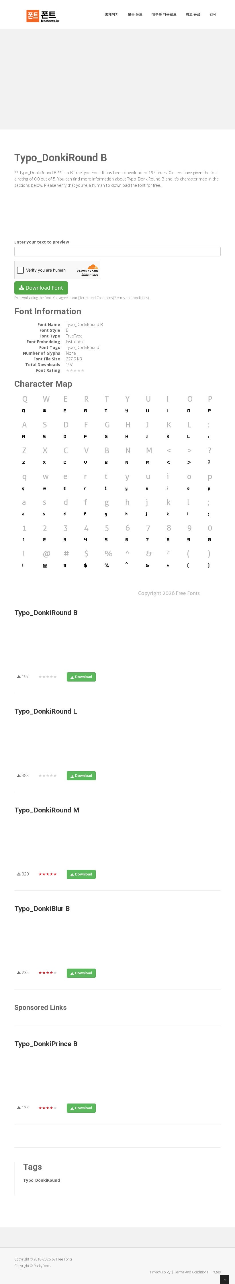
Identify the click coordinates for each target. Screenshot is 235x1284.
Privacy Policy (160, 1272)
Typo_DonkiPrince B (45, 1044)
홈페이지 (112, 14)
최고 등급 (193, 14)
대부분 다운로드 (164, 14)
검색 (212, 14)
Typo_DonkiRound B (45, 613)
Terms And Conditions (191, 1272)
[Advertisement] (117, 72)
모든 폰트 (135, 14)
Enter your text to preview (41, 242)
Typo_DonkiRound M (46, 810)
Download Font (43, 287)
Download (83, 676)
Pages (216, 1272)
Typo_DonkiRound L (45, 711)
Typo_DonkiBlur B (42, 909)
